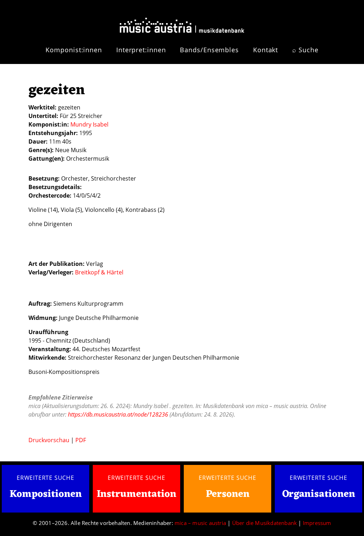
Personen (228, 494)
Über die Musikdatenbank (264, 522)
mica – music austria (200, 522)
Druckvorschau (48, 440)
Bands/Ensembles (209, 49)
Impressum (317, 522)
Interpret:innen (141, 49)
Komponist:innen (74, 49)
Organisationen (318, 494)
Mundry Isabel (89, 124)
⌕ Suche (305, 49)
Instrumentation (136, 494)
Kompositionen (46, 495)
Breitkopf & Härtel (99, 272)
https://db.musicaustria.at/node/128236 (118, 414)
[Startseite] (182, 22)
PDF (80, 440)
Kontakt (265, 49)
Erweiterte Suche (45, 478)
